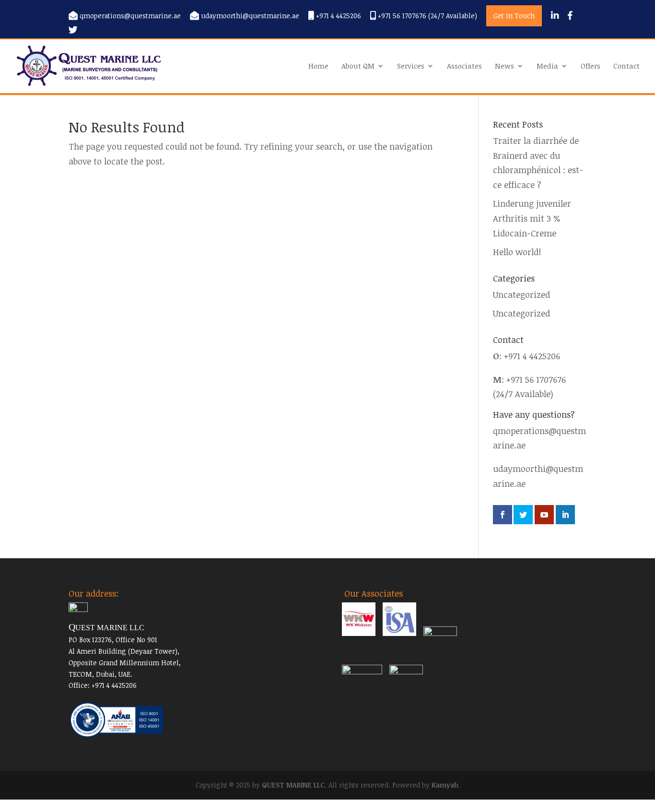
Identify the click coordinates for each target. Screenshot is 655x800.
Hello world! (517, 252)
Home (318, 66)
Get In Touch (514, 15)
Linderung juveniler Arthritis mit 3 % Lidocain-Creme (532, 218)
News (504, 66)
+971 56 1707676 (536, 379)
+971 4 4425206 (337, 16)
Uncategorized (521, 294)
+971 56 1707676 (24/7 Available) (426, 16)
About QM (357, 66)
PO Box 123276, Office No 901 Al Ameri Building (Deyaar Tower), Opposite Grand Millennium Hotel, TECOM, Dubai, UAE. (125, 650)
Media (547, 66)
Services (410, 66)
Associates (464, 66)
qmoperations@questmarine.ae (130, 16)
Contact (626, 66)
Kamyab (445, 784)
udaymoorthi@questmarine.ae (250, 16)
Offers (590, 66)
